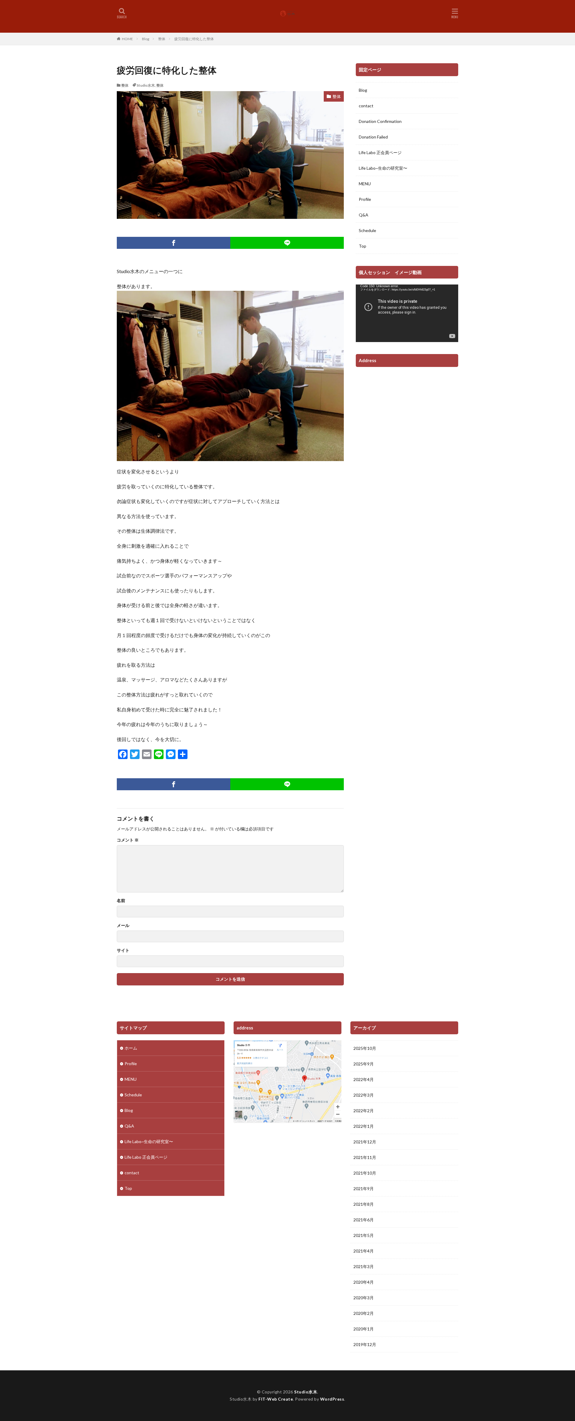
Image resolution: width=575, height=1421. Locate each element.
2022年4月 (363, 1079)
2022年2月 (363, 1110)
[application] (407, 313)
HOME (127, 39)
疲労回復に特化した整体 (194, 39)
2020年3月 (363, 1297)
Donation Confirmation (380, 121)
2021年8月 (363, 1204)
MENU (365, 183)
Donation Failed (373, 136)
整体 (161, 39)
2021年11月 (364, 1157)
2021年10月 (364, 1172)
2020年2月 (363, 1313)
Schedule (367, 230)
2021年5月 (363, 1235)
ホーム (131, 1047)
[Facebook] (173, 243)
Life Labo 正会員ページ (380, 152)
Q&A (363, 214)
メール (123, 925)
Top (362, 246)
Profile (365, 199)
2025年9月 (363, 1063)
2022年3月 (363, 1095)
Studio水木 (146, 85)
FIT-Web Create (275, 1399)
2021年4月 (363, 1250)
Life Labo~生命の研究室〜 (383, 168)
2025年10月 (364, 1048)
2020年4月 (363, 1282)
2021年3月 (363, 1266)
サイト (123, 950)
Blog (145, 39)
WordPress (332, 1399)
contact (366, 105)
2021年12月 (364, 1141)
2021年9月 (363, 1188)
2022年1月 (363, 1126)
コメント (128, 840)
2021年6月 (363, 1219)
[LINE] (287, 243)
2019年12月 (364, 1344)
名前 (121, 900)
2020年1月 (363, 1328)
